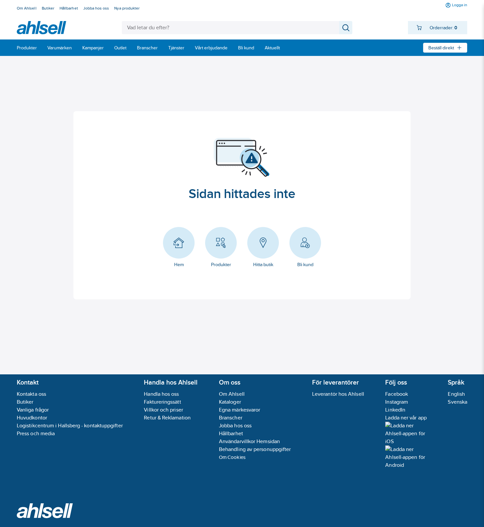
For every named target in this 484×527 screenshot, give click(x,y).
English (456, 394)
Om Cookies (232, 457)
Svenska (457, 402)
